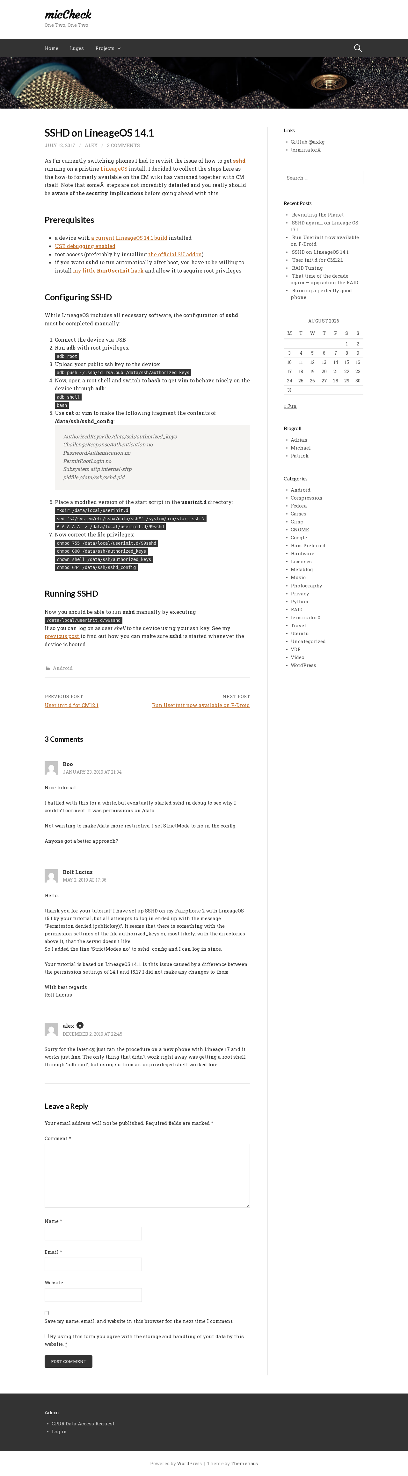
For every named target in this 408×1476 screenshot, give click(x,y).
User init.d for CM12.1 (71, 705)
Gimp (297, 521)
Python (300, 601)
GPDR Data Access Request (83, 1423)
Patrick (300, 455)
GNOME (300, 529)
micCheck (68, 14)
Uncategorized (308, 641)
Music (298, 577)
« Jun (290, 406)
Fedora (299, 505)
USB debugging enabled (85, 246)
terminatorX (306, 149)
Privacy (300, 593)
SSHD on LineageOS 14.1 (320, 252)
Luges (77, 48)
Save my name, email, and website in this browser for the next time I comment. (139, 1321)
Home (51, 48)
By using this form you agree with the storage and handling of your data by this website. (144, 1340)
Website (54, 1282)
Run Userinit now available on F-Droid (201, 705)
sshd (239, 160)
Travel (298, 625)
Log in (59, 1431)
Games (298, 513)
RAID (296, 609)
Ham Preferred (308, 545)
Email (53, 1252)
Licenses (301, 561)
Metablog (302, 569)
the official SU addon (175, 254)
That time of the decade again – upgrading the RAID (324, 279)
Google (299, 537)
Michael (301, 447)
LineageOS (113, 168)
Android (63, 668)
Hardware (302, 553)
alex (91, 145)
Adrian (299, 439)
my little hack (108, 270)
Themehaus (244, 1463)
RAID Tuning (307, 268)
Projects (104, 48)
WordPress (303, 665)
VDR (296, 649)
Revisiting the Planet (318, 214)
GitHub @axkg (308, 141)
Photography (306, 585)
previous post (62, 636)
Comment (58, 1138)
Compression (307, 497)
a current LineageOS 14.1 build (129, 237)
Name (53, 1221)
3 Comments (123, 145)
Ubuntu (300, 633)
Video (297, 657)
